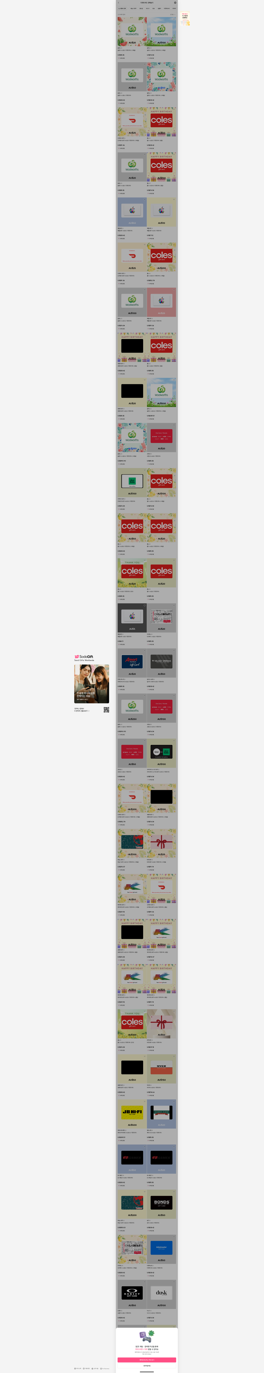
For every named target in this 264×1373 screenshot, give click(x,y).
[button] (77, 1369)
